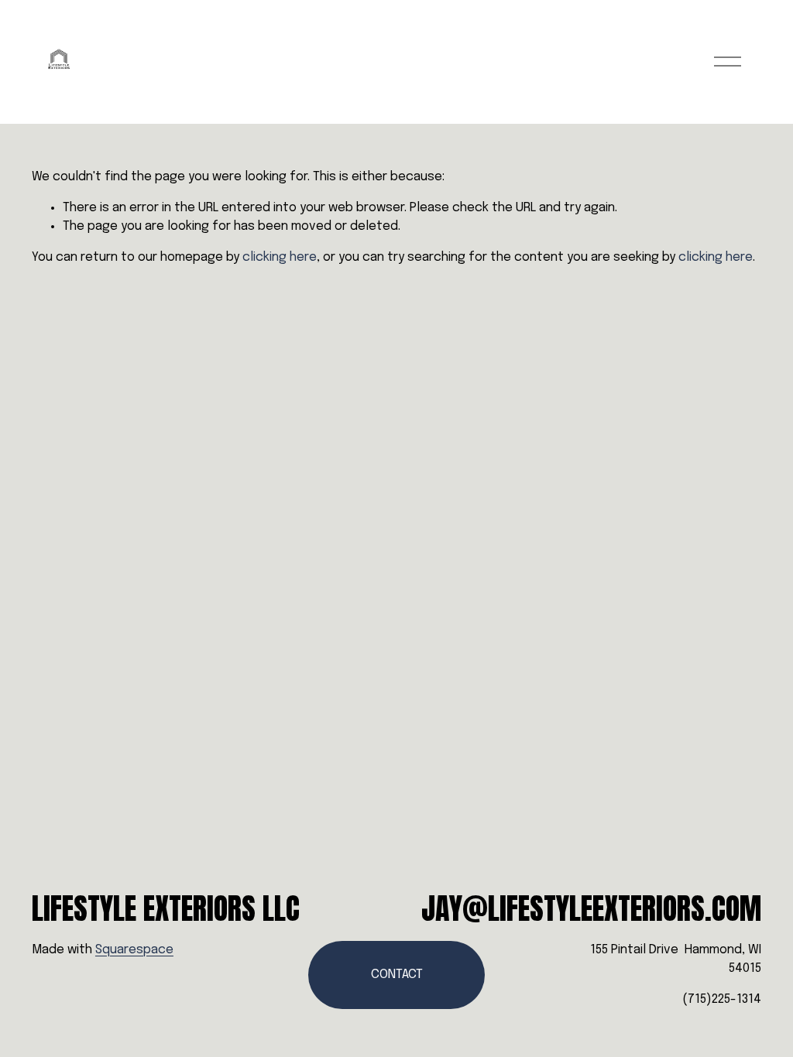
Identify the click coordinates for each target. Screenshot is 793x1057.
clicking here (279, 257)
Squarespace (134, 949)
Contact (397, 974)
